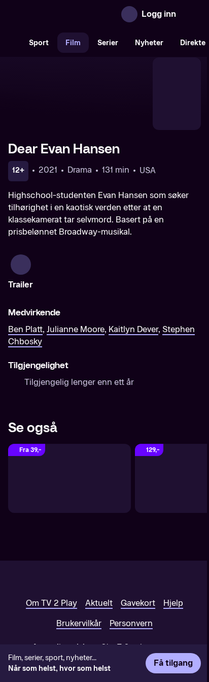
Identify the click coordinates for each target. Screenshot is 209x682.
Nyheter (149, 43)
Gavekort (138, 603)
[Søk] (10, 43)
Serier (107, 43)
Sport (39, 43)
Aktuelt (99, 603)
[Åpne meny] (191, 14)
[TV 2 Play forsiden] (27, 14)
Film (73, 43)
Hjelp (173, 603)
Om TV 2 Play (51, 603)
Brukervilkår (78, 623)
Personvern (131, 623)
